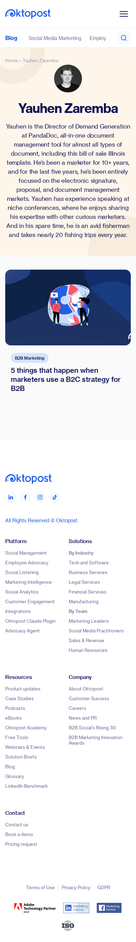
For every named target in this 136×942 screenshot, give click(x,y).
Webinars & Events (25, 746)
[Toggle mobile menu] (124, 14)
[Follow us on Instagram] (40, 497)
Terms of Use (40, 887)
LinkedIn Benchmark (26, 785)
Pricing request (21, 843)
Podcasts (15, 708)
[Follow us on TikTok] (54, 497)
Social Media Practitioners (96, 630)
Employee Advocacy (26, 562)
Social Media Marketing (55, 38)
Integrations (18, 611)
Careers (77, 708)
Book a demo (19, 834)
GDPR (103, 887)
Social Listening (22, 572)
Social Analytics (21, 591)
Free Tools (16, 737)
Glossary (14, 776)
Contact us (16, 824)
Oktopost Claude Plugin (30, 620)
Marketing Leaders (89, 620)
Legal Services (84, 581)
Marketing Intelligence (28, 581)
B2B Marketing (29, 357)
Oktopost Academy (26, 727)
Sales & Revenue (86, 640)
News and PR (83, 717)
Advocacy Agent (22, 630)
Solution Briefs (21, 756)
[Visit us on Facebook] (25, 497)
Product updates (22, 688)
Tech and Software (89, 562)
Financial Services (87, 591)
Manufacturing (84, 601)
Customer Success (89, 698)
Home (11, 60)
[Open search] (124, 38)
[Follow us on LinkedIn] (10, 497)
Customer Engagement (30, 601)
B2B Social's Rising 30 (92, 727)
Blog (11, 37)
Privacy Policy (76, 887)
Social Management (26, 552)
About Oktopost (86, 688)
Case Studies (19, 698)
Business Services (88, 572)
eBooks (13, 717)
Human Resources (88, 650)
